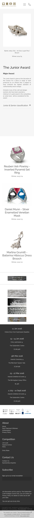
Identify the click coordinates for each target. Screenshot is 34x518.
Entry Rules (5, 450)
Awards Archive (7, 445)
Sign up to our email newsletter (12, 475)
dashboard (15, 507)
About (4, 426)
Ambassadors (6, 430)
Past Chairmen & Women (10, 428)
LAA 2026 (5, 443)
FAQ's (4, 447)
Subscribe (8, 484)
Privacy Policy (6, 432)
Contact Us (5, 461)
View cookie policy (24, 516)
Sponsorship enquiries (9, 463)
